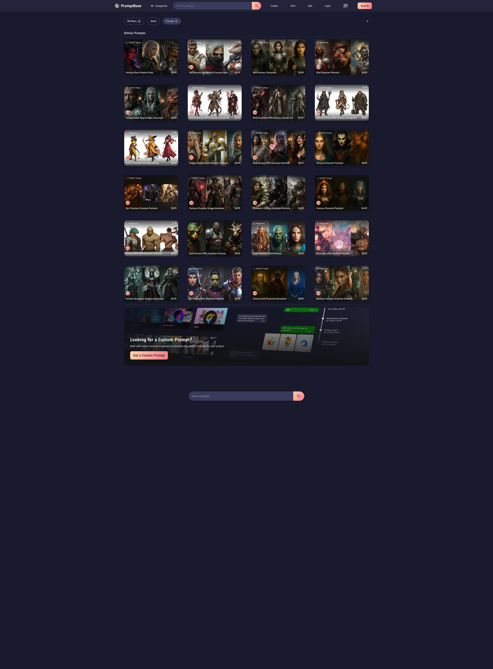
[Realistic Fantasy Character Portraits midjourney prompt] (342, 284)
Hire (293, 6)
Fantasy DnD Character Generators (270, 298)
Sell (310, 6)
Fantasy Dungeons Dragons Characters (145, 298)
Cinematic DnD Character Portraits (333, 253)
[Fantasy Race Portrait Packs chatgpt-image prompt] (151, 57)
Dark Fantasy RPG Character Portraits (271, 163)
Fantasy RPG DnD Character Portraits (144, 253)
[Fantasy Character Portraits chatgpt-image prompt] (342, 148)
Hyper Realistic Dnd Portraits (267, 253)
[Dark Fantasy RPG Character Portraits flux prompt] (215, 238)
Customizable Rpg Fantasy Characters (144, 117)
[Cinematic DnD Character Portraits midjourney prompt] (342, 238)
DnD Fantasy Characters (264, 72)
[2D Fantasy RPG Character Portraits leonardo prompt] (215, 284)
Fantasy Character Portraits (329, 163)
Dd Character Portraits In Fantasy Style (208, 72)
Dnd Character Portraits (327, 72)
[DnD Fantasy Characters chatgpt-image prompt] (278, 57)
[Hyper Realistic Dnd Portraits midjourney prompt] (278, 238)
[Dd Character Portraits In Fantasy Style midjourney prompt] (215, 57)
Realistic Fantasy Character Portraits (334, 298)
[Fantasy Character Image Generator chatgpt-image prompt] (215, 193)
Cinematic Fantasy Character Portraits (271, 208)
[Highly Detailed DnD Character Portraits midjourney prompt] (215, 148)
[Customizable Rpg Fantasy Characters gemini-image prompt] (151, 103)
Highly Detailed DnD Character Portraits (208, 163)
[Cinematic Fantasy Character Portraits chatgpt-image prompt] (278, 193)
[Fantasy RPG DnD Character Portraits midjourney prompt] (151, 238)
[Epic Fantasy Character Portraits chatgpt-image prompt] (151, 193)
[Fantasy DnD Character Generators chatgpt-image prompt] (278, 284)
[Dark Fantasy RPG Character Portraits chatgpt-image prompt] (278, 148)
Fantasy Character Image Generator (206, 208)
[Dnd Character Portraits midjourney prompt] (342, 57)
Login (328, 6)
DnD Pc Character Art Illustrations (142, 163)
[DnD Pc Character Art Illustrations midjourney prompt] (151, 148)
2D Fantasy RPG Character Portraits (206, 298)
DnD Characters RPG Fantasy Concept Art (209, 117)
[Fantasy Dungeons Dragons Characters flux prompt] (151, 284)
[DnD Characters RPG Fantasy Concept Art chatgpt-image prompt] (215, 103)
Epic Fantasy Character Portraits (142, 208)
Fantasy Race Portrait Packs (139, 72)
